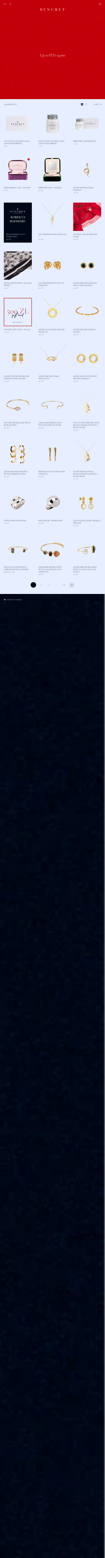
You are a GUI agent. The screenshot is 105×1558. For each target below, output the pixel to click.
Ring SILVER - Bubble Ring (50, 520)
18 (64, 585)
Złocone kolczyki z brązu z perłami (87, 521)
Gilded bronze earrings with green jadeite (85, 284)
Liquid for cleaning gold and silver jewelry (51, 142)
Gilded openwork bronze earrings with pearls (16, 377)
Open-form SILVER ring (15, 520)
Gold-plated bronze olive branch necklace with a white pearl (86, 425)
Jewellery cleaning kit (84, 141)
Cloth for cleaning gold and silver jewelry (17, 142)
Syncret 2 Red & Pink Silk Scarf (85, 235)
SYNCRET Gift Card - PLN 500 (17, 329)
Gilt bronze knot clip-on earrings (51, 284)
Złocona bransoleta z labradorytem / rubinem (16, 568)
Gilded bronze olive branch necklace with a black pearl (85, 473)
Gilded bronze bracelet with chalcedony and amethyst (50, 569)
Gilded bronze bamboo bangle (84, 330)
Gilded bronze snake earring (83, 188)
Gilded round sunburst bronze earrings (85, 377)
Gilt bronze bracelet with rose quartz (17, 424)
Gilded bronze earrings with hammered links (16, 472)
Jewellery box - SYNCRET (50, 187)
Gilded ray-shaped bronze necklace (51, 330)
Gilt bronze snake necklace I (52, 235)
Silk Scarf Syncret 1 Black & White (18, 284)
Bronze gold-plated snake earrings (51, 472)
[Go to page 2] (71, 585)
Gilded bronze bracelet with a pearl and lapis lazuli (85, 569)
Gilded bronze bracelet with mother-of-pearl (50, 424)
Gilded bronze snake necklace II (48, 377)
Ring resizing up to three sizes (15, 235)
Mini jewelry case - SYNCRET (17, 187)
